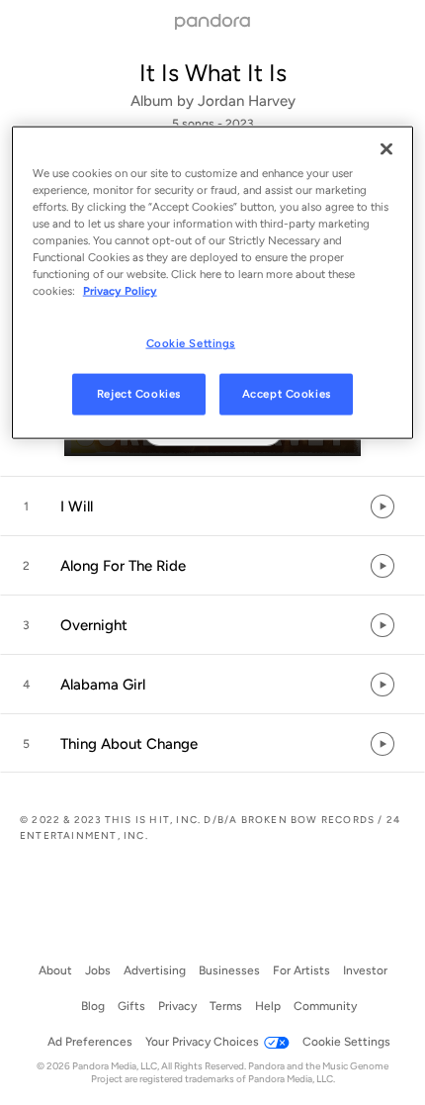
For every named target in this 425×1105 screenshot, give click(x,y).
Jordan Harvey (247, 101)
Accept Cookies (286, 394)
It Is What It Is (213, 72)
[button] (212, 506)
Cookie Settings (191, 343)
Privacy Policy (120, 291)
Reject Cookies (139, 394)
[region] (213, 282)
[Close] (386, 148)
